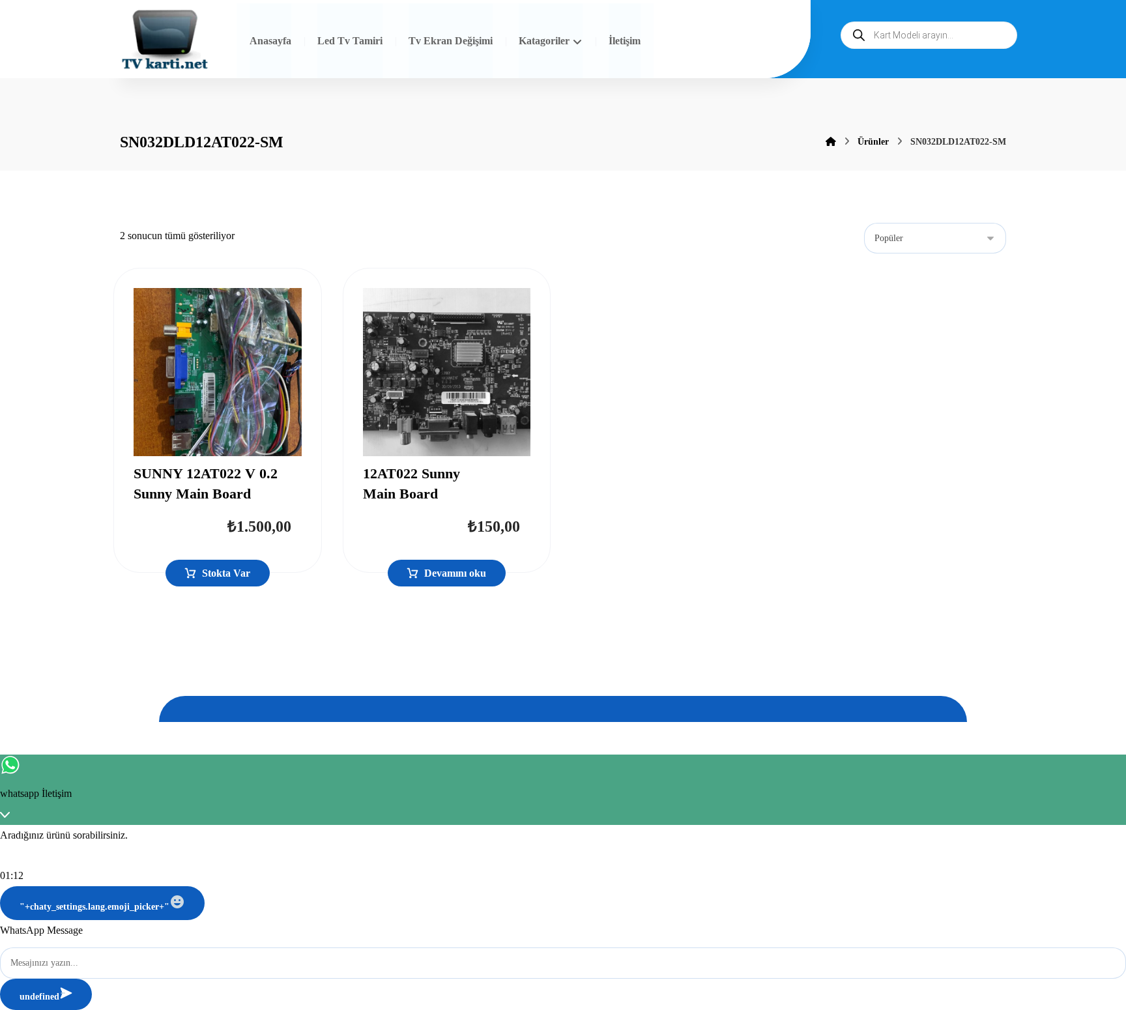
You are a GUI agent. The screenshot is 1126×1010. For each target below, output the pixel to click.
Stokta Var (226, 573)
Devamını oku (455, 573)
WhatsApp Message (41, 930)
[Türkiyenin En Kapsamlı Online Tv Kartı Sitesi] (165, 40)
